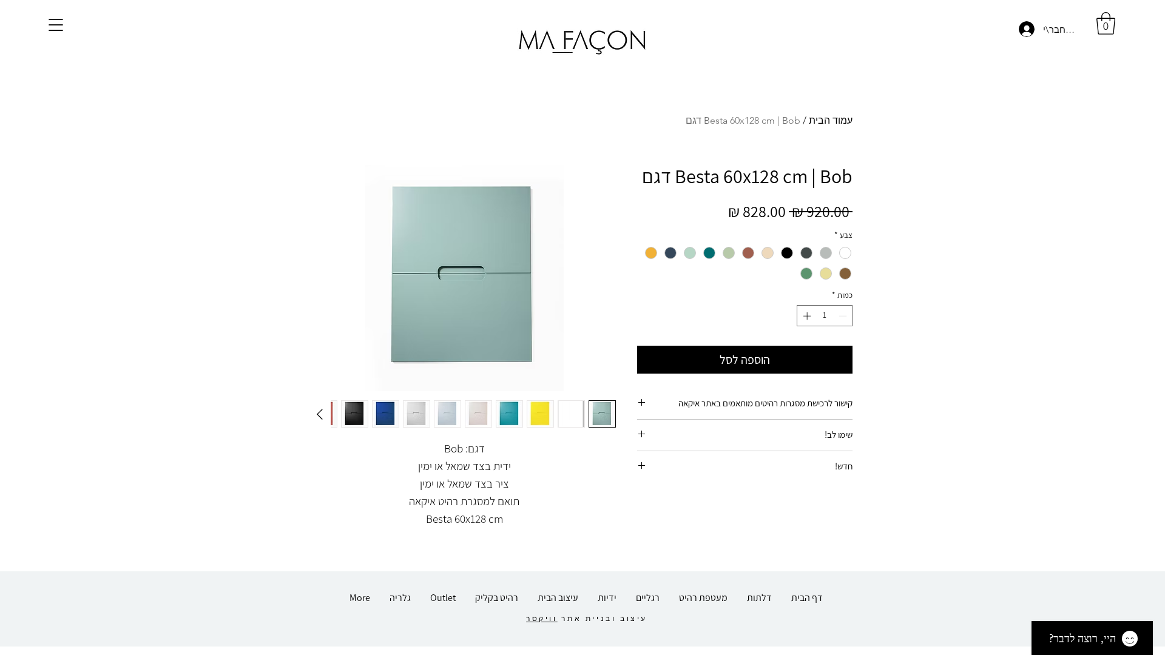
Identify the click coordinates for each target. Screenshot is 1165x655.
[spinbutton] (825, 316)
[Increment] (806, 316)
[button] (56, 25)
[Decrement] (844, 316)
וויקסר (542, 618)
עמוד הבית (831, 120)
